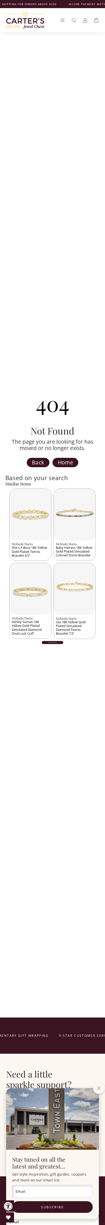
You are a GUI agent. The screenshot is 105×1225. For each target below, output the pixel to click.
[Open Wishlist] (8, 1217)
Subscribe (52, 1207)
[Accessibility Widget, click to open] (8, 1206)
